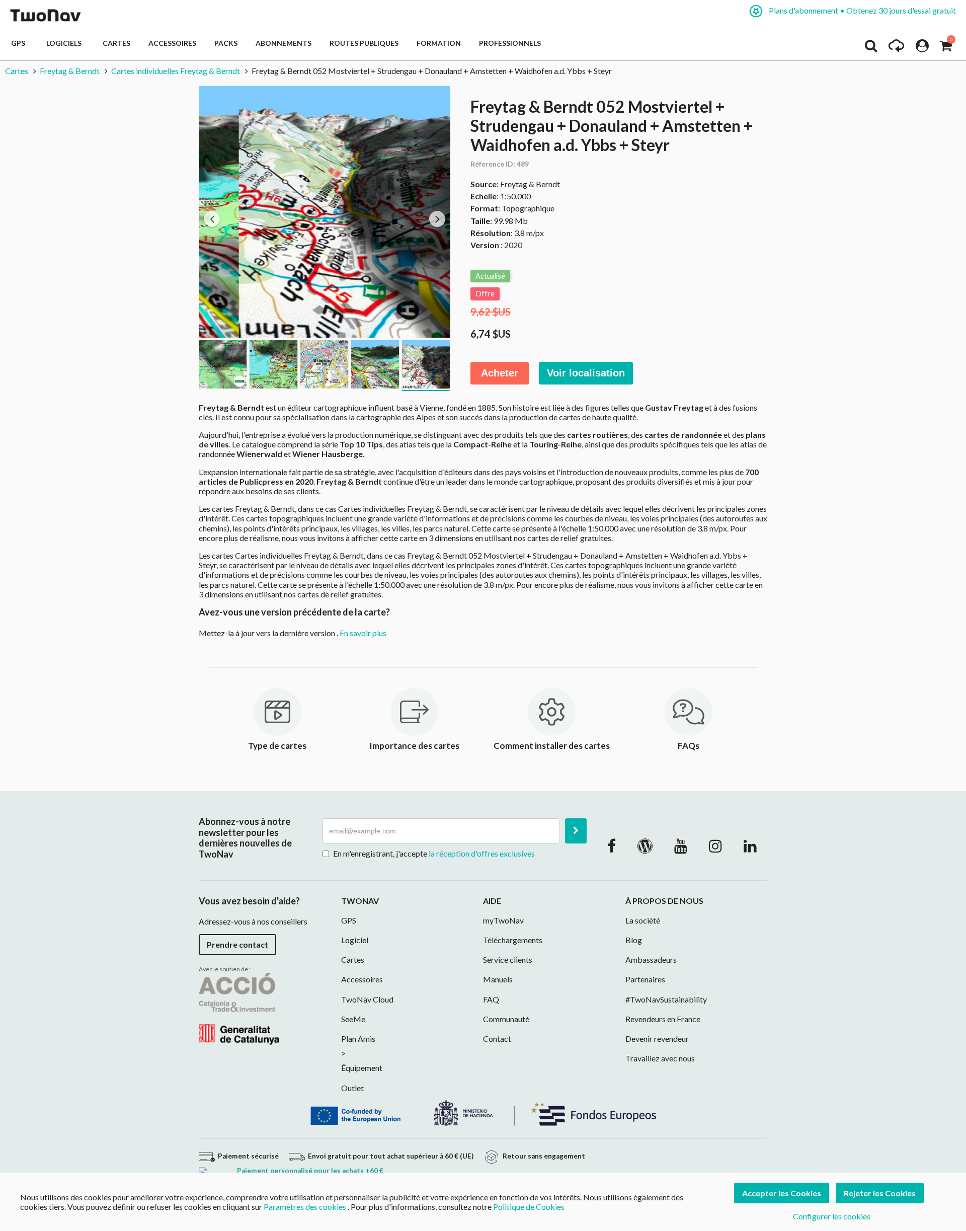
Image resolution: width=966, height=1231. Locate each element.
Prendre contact (237, 944)
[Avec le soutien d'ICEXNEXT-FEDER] (483, 1111)
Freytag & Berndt (70, 70)
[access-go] (896, 48)
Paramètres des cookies (305, 1206)
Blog (633, 940)
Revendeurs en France (662, 1019)
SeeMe (353, 1019)
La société (642, 920)
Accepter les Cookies (781, 1193)
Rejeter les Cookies (880, 1193)
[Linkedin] (750, 845)
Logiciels (65, 43)
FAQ (491, 999)
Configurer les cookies (831, 1216)
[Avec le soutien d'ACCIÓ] (239, 1008)
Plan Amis (358, 1038)
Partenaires (645, 979)
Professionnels (510, 43)
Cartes (116, 43)
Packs (225, 43)
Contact (497, 1038)
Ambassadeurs (651, 959)
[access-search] (871, 48)
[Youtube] (680, 845)
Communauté (506, 1019)
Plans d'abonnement (861, 10)
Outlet (352, 1088)
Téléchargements (512, 940)
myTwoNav (503, 920)
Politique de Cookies (529, 1206)
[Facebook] (611, 845)
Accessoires (172, 43)
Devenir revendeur (657, 1038)
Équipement (361, 1067)
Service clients (507, 959)
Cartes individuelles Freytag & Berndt (175, 70)
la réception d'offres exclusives (482, 853)
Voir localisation (586, 372)
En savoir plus (363, 633)
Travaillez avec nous (660, 1058)
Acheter (499, 372)
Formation (439, 43)
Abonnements (283, 43)
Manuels (498, 979)
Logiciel (354, 940)
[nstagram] (715, 845)
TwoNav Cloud (367, 999)
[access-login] (922, 48)
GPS (19, 43)
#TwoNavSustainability (666, 999)
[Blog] (645, 845)
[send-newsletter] (576, 830)
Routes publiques (364, 43)
